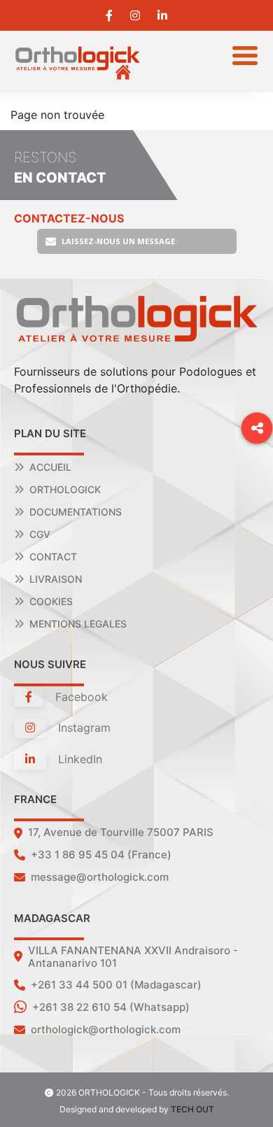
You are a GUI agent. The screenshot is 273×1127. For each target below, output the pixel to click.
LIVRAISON (55, 579)
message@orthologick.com (100, 877)
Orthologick (65, 489)
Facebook (80, 697)
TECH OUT (192, 1109)
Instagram (83, 728)
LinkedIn (78, 759)
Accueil (50, 467)
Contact (53, 556)
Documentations (75, 512)
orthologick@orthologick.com (106, 1029)
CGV (39, 534)
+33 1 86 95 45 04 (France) (101, 854)
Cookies (51, 601)
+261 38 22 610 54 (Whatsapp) (111, 1007)
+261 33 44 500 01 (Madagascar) (116, 984)
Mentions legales (78, 624)
